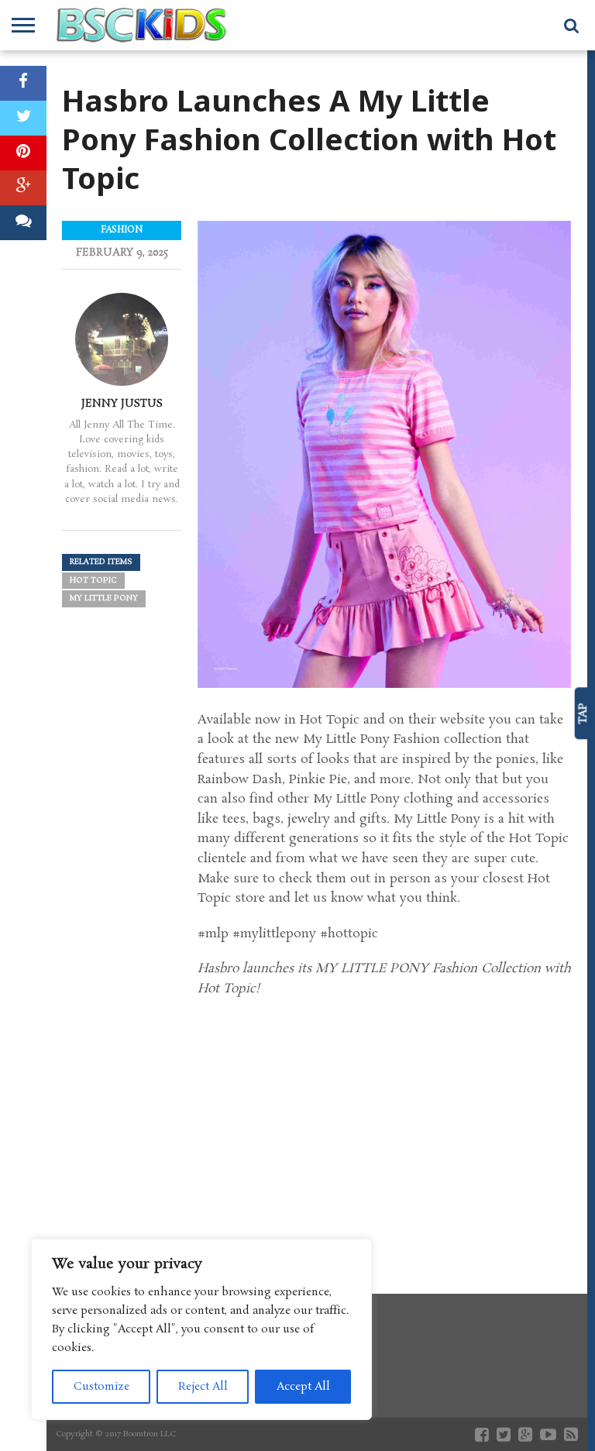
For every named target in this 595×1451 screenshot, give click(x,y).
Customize (101, 1386)
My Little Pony (104, 598)
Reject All (203, 1386)
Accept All (303, 1386)
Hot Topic (93, 581)
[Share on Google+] (23, 187)
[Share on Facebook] (23, 83)
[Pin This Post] (23, 153)
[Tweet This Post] (23, 118)
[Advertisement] (385, 1131)
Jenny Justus (122, 404)
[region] (201, 1329)
